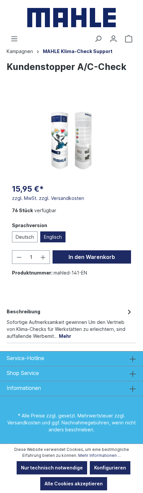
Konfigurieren (110, 467)
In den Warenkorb (92, 257)
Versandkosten (24, 422)
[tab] (70, 323)
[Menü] (14, 38)
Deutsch (25, 237)
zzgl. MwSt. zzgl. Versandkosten (48, 198)
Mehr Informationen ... (99, 455)
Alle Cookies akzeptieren (74, 483)
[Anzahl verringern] (19, 257)
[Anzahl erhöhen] (43, 257)
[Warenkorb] (128, 38)
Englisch (53, 237)
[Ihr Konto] (113, 38)
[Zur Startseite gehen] (71, 17)
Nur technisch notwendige (52, 467)
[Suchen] (98, 38)
